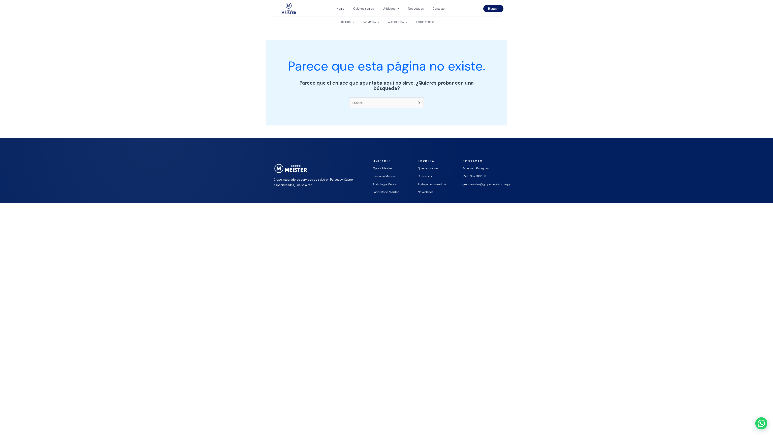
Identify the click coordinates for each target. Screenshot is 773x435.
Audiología (396, 22)
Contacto (439, 8)
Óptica (346, 22)
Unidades (389, 8)
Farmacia (369, 22)
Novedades (416, 8)
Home (340, 8)
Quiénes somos (363, 8)
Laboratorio (425, 22)
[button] (761, 423)
